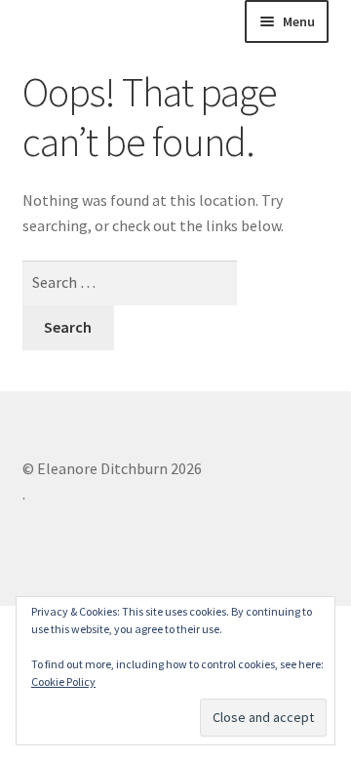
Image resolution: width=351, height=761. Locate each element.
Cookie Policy (63, 681)
